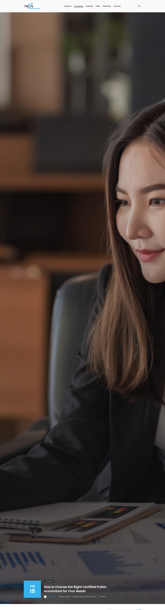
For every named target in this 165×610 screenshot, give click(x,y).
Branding (89, 6)
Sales (98, 6)
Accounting (78, 6)
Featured (117, 6)
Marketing (107, 6)
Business (67, 6)
